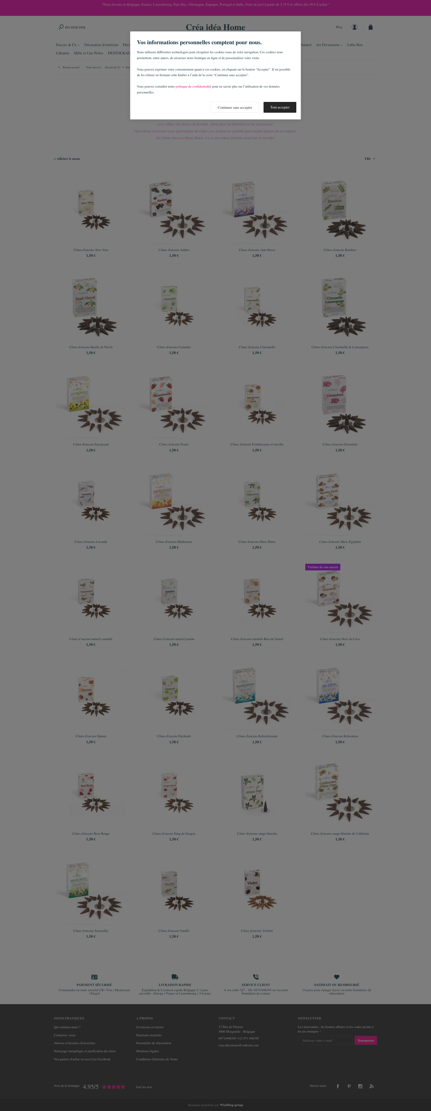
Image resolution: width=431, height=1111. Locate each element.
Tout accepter (280, 107)
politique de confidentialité (193, 86)
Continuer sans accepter (235, 107)
